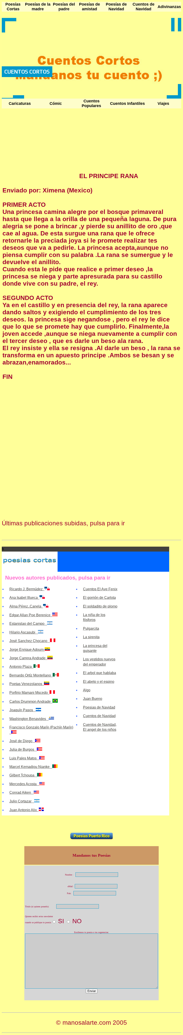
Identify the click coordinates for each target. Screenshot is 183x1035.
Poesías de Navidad (116, 6)
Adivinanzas (169, 6)
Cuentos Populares (91, 103)
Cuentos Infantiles (127, 103)
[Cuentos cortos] (7, 97)
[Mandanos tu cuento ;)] (18, 97)
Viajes (163, 103)
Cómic (56, 103)
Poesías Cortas (13, 6)
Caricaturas (20, 103)
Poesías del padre (64, 6)
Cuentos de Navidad (143, 6)
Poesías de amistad (89, 6)
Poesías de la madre (37, 6)
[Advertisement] (39, 146)
